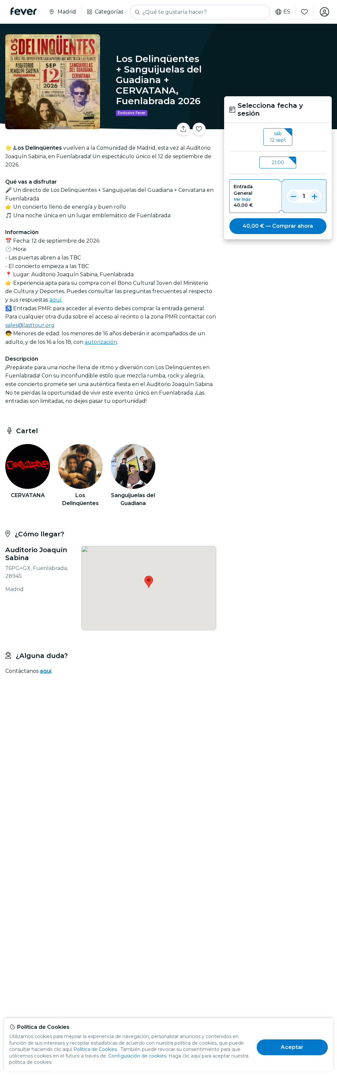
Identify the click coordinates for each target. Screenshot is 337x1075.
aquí (55, 300)
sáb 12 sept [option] (278, 137)
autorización (101, 342)
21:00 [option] (278, 162)
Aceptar (292, 1047)
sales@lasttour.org (30, 325)
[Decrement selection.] (293, 196)
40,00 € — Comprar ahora (278, 226)
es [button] (286, 12)
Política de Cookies (95, 1049)
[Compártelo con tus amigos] (183, 129)
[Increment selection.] (314, 196)
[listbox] (277, 137)
